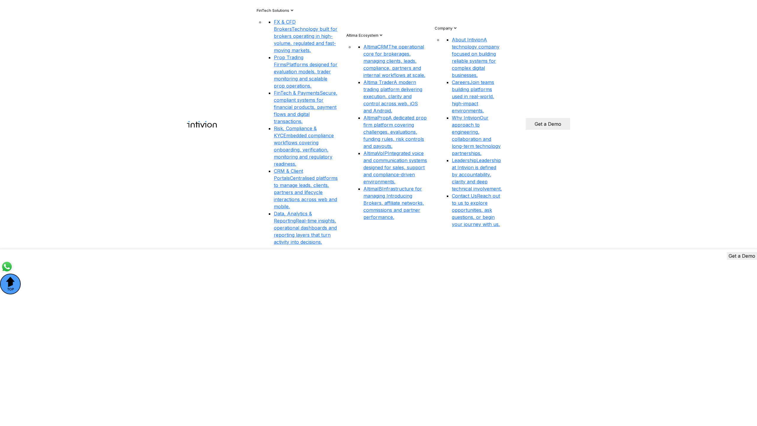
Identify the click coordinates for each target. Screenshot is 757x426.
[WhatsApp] (7, 266)
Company (443, 28)
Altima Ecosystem (362, 35)
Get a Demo (548, 124)
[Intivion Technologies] (202, 124)
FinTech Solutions (273, 10)
